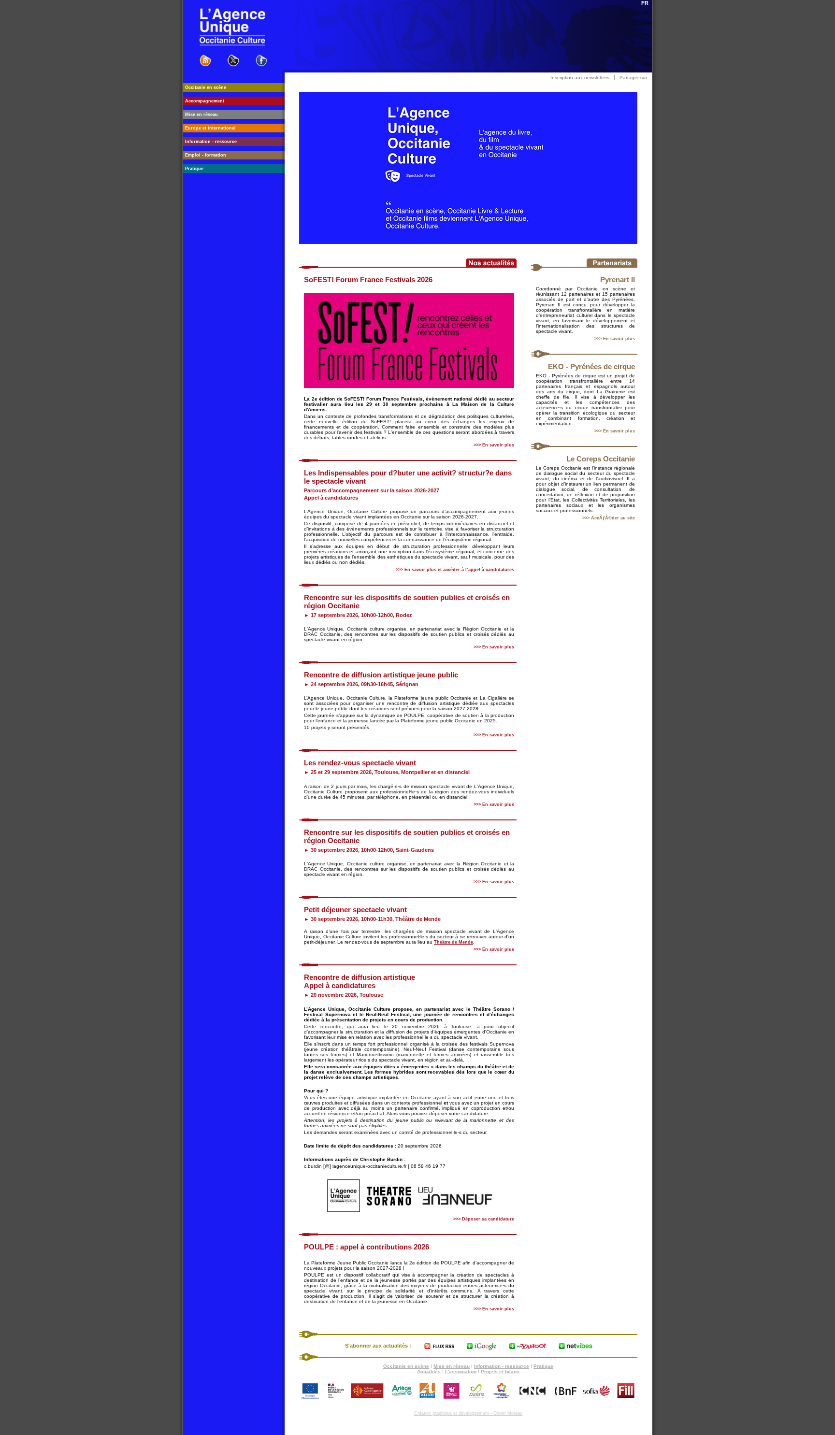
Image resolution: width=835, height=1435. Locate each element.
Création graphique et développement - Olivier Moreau (468, 1413)
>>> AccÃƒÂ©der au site (608, 518)
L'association (460, 1371)
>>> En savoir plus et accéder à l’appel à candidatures (455, 569)
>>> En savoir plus (614, 338)
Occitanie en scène (406, 1366)
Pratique (543, 1366)
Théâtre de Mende (453, 942)
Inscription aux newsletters (579, 77)
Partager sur (633, 77)
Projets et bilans (500, 1371)
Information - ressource (501, 1366)
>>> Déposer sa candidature (483, 1219)
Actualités (429, 1371)
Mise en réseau (451, 1366)
